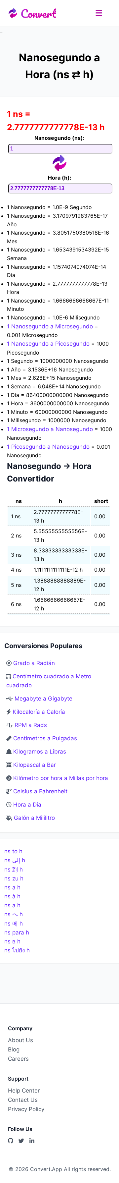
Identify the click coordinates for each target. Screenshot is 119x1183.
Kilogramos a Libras (39, 751)
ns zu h (13, 878)
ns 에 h (13, 923)
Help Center (24, 1090)
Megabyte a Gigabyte (43, 698)
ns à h (12, 896)
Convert (38, 13)
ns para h (16, 932)
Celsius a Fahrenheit (40, 791)
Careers (18, 1058)
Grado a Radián (34, 663)
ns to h (13, 851)
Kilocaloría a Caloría (39, 711)
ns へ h (13, 914)
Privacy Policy (26, 1109)
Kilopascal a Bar (34, 764)
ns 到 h (13, 869)
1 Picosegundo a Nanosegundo (49, 446)
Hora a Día (27, 804)
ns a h (12, 887)
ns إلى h (14, 860)
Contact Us (23, 1100)
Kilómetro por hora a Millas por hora (60, 778)
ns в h (12, 941)
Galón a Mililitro (34, 818)
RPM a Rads (31, 725)
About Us (20, 1040)
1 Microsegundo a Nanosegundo (51, 429)
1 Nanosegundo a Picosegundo (49, 343)
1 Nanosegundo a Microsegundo (51, 326)
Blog (14, 1049)
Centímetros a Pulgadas (45, 738)
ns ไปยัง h (17, 950)
